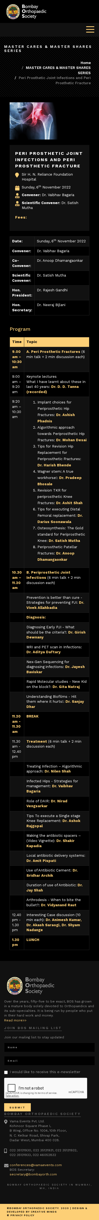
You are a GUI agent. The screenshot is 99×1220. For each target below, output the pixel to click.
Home (86, 63)
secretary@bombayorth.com (33, 1174)
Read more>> (15, 1020)
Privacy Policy (22, 1215)
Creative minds (44, 1211)
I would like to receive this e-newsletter (45, 1072)
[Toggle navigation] (90, 29)
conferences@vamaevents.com (36, 1165)
